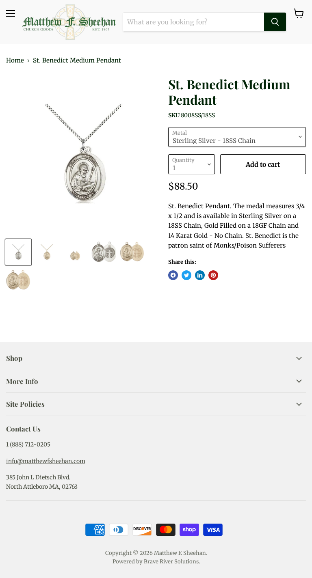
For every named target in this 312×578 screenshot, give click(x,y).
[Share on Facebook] (173, 275)
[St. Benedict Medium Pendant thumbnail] (18, 252)
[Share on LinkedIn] (200, 275)
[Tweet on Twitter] (186, 275)
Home (15, 60)
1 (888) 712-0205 (28, 444)
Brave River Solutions (171, 561)
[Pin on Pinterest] (213, 275)
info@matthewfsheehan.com (45, 461)
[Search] (275, 22)
